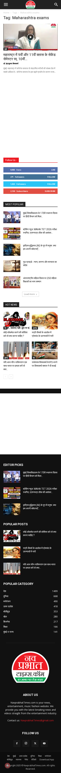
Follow (51, 177)
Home (6, 12)
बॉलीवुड (10, 759)
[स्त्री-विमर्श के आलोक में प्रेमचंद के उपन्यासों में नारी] (45, 320)
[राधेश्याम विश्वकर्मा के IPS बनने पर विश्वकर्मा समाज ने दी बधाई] (45, 350)
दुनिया (6, 358)
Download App (46, 759)
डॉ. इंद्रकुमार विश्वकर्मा (10, 63)
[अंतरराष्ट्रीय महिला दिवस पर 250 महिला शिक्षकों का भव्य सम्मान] (11, 282)
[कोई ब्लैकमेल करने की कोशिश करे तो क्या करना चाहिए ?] (16, 320)
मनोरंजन (48, 756)
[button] (56, 4)
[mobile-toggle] (5, 4)
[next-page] (11, 377)
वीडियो (33, 759)
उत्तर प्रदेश (23, 756)
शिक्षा (40, 756)
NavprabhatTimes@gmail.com (37, 720)
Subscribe (50, 191)
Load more (29, 294)
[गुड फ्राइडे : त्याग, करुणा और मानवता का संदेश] (11, 266)
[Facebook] (16, 743)
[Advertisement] (30, 119)
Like (53, 169)
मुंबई (5, 49)
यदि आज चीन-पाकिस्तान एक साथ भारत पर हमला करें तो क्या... (15, 366)
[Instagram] (26, 743)
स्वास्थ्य (18, 759)
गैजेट (26, 759)
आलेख (35, 328)
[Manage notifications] (7, 765)
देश (5, 328)
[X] (35, 743)
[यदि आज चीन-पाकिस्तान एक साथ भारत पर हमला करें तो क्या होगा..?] (16, 350)
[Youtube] (44, 743)
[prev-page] (5, 377)
